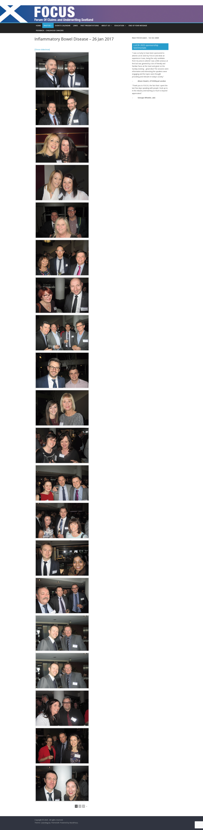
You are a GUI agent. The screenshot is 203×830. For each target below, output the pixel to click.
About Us (106, 25)
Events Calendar (62, 25)
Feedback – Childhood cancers (49, 30)
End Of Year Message (138, 25)
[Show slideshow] (42, 49)
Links (75, 25)
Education (119, 25)
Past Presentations (90, 25)
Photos (47, 25)
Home (38, 25)
